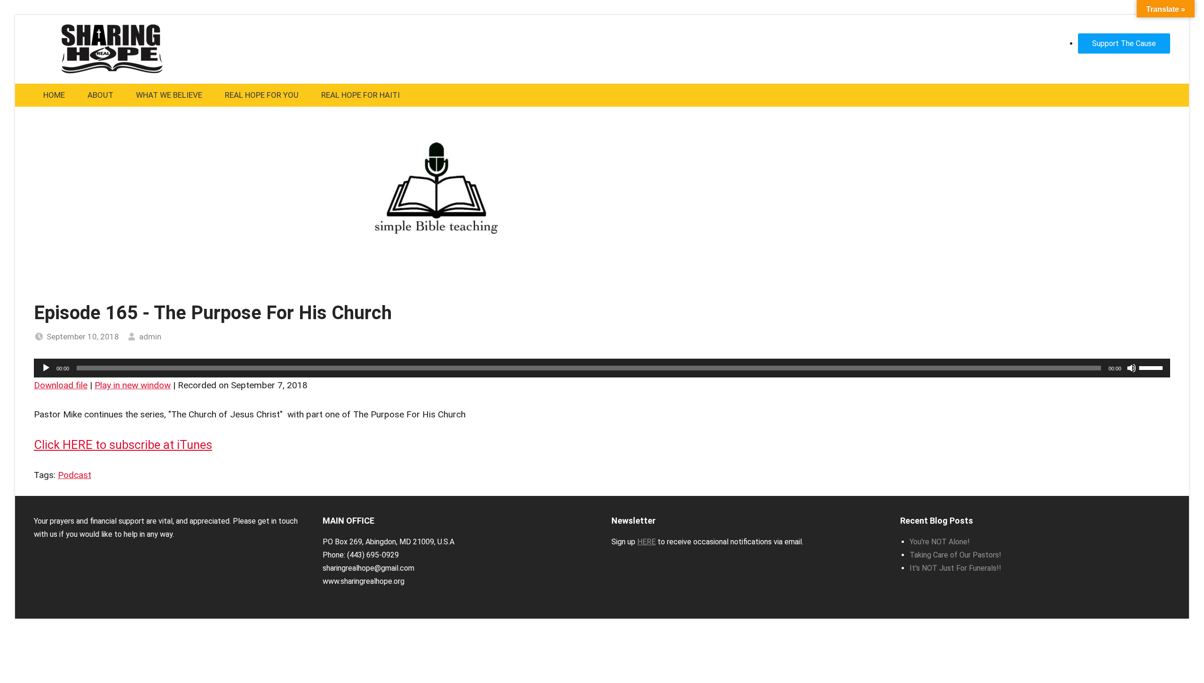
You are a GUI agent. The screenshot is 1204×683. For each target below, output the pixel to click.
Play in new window (133, 385)
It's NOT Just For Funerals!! (955, 568)
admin (150, 336)
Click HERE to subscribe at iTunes (123, 445)
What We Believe (169, 95)
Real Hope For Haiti (360, 95)
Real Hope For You (262, 95)
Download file (60, 385)
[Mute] (1131, 368)
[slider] (1152, 367)
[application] (602, 368)
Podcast (74, 475)
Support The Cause (1124, 43)
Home (54, 95)
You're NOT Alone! (940, 541)
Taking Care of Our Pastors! (955, 554)
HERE (646, 541)
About (100, 95)
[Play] (46, 368)
